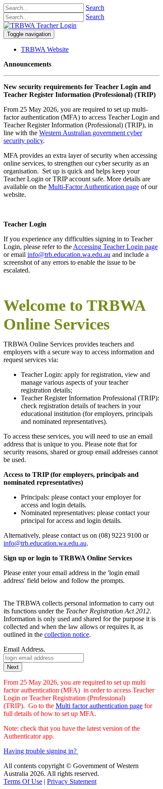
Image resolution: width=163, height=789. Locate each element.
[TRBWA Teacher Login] (40, 25)
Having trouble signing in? (40, 751)
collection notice (66, 634)
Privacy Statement (71, 781)
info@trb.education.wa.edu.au (68, 254)
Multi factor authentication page (99, 705)
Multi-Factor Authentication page (93, 186)
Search (95, 7)
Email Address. (24, 649)
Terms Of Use (22, 781)
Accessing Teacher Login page (115, 246)
